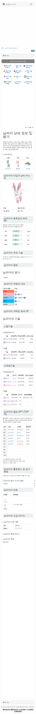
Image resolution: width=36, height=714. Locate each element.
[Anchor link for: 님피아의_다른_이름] (19, 522)
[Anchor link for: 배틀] (8, 348)
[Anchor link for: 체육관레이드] (15, 332)
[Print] (32, 127)
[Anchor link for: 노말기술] (14, 326)
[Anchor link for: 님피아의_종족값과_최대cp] (8, 220)
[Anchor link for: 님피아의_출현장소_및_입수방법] (9, 471)
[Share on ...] (26, 127)
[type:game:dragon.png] (16, 301)
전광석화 (7, 342)
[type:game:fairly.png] (4, 211)
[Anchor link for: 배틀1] (8, 391)
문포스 (7, 378)
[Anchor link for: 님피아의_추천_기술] (24, 252)
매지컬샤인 (8, 382)
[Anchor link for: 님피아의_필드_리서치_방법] (24, 480)
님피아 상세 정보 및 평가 (11, 48)
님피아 (18, 169)
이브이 (5, 502)
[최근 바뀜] (28, 127)
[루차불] (28, 163)
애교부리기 (8, 339)
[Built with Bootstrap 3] (6, 709)
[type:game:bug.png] (20, 298)
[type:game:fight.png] (16, 298)
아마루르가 (8, 169)
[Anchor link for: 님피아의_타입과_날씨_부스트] (7, 178)
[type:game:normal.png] (4, 342)
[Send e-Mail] (30, 127)
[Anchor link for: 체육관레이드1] (15, 372)
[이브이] (5, 498)
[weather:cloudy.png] (19, 211)
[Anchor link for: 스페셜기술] (16, 365)
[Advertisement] (18, 26)
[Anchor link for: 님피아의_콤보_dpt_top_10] (8, 414)
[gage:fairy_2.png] (15, 382)
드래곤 (18, 301)
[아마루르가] (8, 163)
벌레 (22, 298)
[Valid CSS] (29, 709)
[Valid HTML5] (22, 709)
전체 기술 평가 (18, 66)
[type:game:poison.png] (16, 294)
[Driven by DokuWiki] (18, 711)
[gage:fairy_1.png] (15, 378)
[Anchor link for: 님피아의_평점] (19, 265)
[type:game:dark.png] (24, 298)
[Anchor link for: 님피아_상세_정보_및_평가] (11, 136)
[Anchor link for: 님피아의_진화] (19, 490)
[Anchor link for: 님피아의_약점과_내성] (26, 283)
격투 (18, 298)
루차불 (28, 169)
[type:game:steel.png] (19, 294)
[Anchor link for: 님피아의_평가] (21, 272)
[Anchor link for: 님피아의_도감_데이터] (26, 515)
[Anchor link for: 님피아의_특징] (15, 539)
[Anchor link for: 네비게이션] (13, 154)
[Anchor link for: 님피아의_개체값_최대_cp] (30, 311)
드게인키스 (8, 385)
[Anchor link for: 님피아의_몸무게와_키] (20, 534)
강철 (21, 294)
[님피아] (18, 163)
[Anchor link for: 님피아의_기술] (21, 318)
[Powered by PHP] (14, 709)
